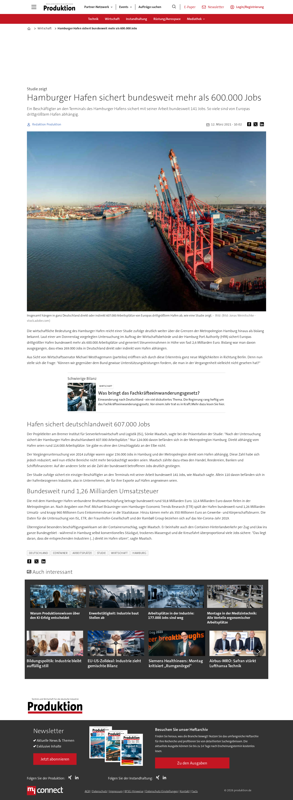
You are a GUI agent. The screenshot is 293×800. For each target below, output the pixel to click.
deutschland (38, 553)
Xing (71, 777)
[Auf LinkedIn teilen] (263, 125)
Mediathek (194, 19)
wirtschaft (119, 553)
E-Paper (190, 7)
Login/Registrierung (250, 7)
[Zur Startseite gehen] (59, 7)
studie (101, 553)
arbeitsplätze (82, 553)
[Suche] (174, 7)
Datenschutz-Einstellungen (161, 791)
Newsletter (216, 7)
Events (123, 7)
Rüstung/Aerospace (167, 19)
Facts (195, 791)
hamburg (139, 553)
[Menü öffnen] (34, 7)
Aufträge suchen (150, 7)
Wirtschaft (112, 19)
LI (78, 777)
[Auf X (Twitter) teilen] (256, 125)
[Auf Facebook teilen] (250, 125)
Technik (93, 19)
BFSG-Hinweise (134, 791)
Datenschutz (99, 791)
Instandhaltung (136, 19)
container (60, 553)
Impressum (116, 791)
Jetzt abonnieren (55, 759)
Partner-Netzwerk (96, 7)
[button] (34, 651)
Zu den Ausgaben (192, 763)
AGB (87, 791)
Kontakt (185, 791)
